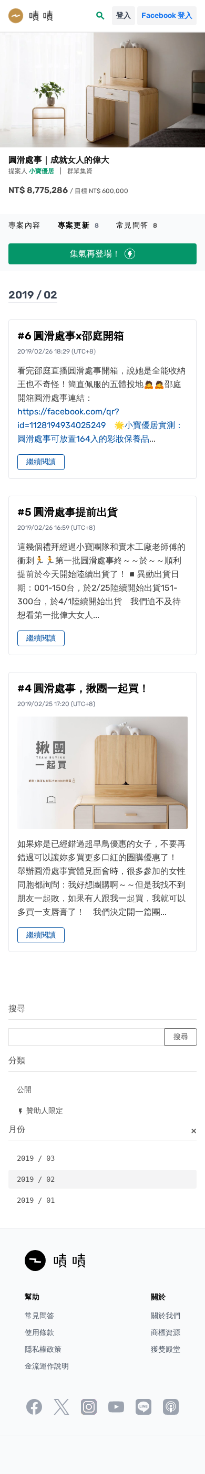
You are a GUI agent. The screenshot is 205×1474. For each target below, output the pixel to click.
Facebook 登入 (166, 15)
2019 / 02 (36, 1179)
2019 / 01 (36, 1200)
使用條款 (39, 1332)
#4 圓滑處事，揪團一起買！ (83, 688)
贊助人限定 (40, 1110)
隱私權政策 (43, 1349)
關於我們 (165, 1315)
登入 (123, 15)
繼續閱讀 (41, 461)
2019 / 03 (36, 1158)
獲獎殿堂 (165, 1349)
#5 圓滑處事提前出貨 (67, 512)
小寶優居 (42, 171)
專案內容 (24, 225)
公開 (24, 1089)
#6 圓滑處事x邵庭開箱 (70, 335)
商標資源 (165, 1332)
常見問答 (137, 225)
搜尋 (16, 1008)
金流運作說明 (47, 1366)
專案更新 (78, 225)
